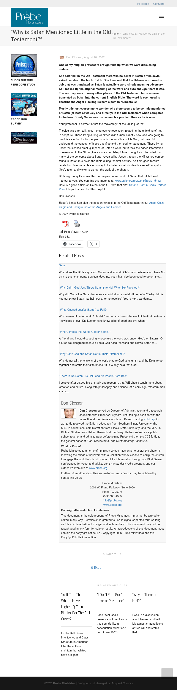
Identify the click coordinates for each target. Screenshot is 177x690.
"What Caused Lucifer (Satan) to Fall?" (83, 309)
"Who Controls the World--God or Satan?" (85, 332)
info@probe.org (112, 500)
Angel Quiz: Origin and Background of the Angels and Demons (111, 204)
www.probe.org (98, 468)
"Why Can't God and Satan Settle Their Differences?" (92, 354)
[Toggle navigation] (161, 16)
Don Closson (72, 403)
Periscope (143, 3)
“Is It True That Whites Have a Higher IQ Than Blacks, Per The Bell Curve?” (75, 606)
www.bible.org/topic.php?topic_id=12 (138, 180)
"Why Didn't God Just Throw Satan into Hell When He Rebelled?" (99, 287)
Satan (62, 265)
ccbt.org (149, 419)
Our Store (158, 3)
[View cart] (150, 16)
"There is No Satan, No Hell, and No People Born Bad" (93, 376)
